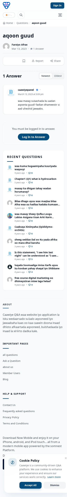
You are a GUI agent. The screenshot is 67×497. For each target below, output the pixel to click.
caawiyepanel (26, 89)
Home (9, 23)
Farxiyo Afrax (19, 44)
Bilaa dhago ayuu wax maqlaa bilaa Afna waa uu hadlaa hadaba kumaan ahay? (36, 204)
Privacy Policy (11, 417)
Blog (5, 379)
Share (57, 60)
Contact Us (9, 405)
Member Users (11, 373)
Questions (22, 23)
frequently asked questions (19, 411)
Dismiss (54, 485)
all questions (10, 354)
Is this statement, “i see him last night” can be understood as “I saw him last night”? (35, 256)
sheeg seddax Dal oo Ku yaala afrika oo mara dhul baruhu (36, 241)
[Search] (21, 15)
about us (8, 367)
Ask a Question (11, 360)
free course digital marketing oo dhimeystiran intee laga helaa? (34, 279)
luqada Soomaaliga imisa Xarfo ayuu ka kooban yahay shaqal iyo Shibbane (37, 267)
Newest (45, 75)
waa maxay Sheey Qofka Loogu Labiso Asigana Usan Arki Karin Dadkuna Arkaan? (33, 217)
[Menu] (60, 15)
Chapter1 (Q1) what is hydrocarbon (35, 178)
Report (39, 60)
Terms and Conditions (16, 423)
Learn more (54, 477)
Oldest (58, 75)
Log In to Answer (33, 137)
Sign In (57, 5)
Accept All (30, 485)
